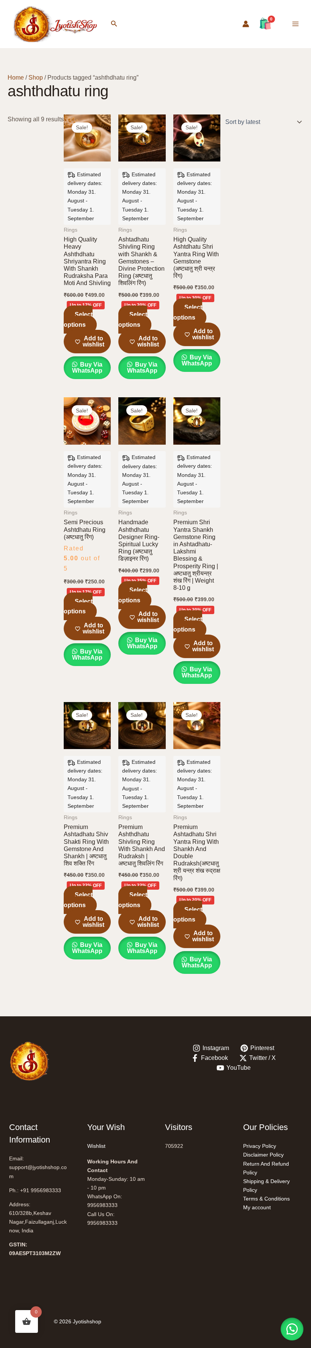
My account (257, 1207)
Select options (78, 319)
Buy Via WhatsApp (87, 367)
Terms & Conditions (266, 1199)
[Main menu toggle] (295, 24)
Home (16, 77)
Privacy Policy (259, 1146)
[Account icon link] (245, 23)
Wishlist (96, 1146)
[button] (114, 24)
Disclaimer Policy (263, 1155)
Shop (35, 77)
